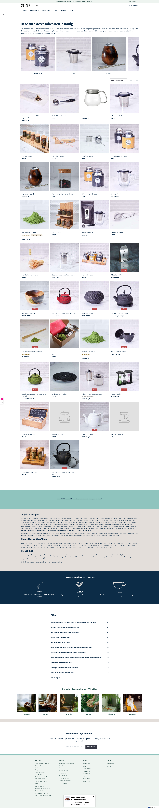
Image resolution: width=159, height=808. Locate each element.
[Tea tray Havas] (34, 142)
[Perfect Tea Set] (124, 180)
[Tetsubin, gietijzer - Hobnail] (124, 300)
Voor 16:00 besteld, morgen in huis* (41, 777)
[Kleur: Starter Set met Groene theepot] (53, 351)
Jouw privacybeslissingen (43, 795)
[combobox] (52, 5)
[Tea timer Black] (124, 380)
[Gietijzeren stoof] (94, 299)
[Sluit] (93, 796)
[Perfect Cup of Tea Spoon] (64, 102)
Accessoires (46, 10)
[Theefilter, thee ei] (124, 218)
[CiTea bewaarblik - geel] (124, 142)
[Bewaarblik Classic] (124, 420)
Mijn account (63, 783)
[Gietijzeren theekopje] (124, 338)
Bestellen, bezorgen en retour (66, 764)
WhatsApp (110, 763)
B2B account (63, 775)
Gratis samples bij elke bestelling (42, 764)
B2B (56, 10)
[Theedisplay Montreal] (34, 458)
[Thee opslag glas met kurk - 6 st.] (64, 180)
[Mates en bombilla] (34, 180)
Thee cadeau (87, 768)
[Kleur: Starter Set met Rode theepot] (56, 351)
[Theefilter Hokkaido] (124, 102)
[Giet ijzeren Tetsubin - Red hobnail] (64, 300)
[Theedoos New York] (34, 420)
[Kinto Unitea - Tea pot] (94, 102)
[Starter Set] (64, 339)
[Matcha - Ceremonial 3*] (34, 221)
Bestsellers (86, 763)
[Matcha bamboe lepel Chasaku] (34, 339)
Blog (36, 783)
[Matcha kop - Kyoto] (34, 299)
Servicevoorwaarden (41, 781)
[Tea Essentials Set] (94, 219)
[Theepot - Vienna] (94, 420)
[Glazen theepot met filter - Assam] (64, 261)
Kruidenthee (87, 781)
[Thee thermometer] (64, 142)
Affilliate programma (41, 793)
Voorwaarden (63, 773)
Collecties (33, 10)
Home (5, 15)
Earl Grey (86, 776)
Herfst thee (86, 771)
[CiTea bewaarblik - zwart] (94, 180)
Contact (109, 766)
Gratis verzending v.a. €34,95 (41, 769)
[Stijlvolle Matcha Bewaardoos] (94, 381)
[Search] (70, 5)
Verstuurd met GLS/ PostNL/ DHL (41, 773)
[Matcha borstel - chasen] (34, 261)
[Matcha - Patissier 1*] (94, 340)
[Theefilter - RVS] (124, 261)
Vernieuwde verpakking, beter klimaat (42, 789)
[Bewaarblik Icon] (64, 420)
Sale (71, 10)
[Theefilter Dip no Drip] (94, 142)
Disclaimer (62, 768)
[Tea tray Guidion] (64, 218)
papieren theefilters (111, 543)
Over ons (63, 10)
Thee (24, 10)
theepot (41, 520)
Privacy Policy (63, 770)
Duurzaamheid (39, 786)
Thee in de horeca (65, 780)
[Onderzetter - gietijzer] (64, 380)
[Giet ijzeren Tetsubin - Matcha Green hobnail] (34, 381)
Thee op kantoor (64, 778)
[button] (153, 807)
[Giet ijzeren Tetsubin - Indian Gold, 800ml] (64, 459)
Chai (84, 766)
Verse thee (86, 779)
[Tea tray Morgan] (94, 261)
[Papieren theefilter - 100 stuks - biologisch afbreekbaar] (34, 103)
